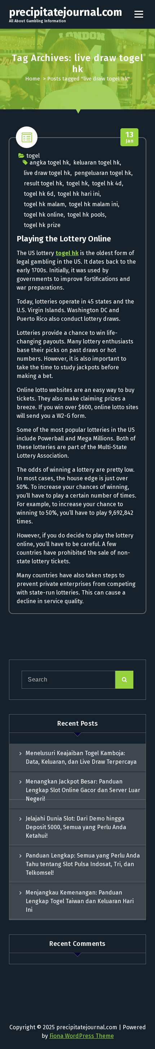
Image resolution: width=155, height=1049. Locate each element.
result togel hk (43, 183)
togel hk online (43, 214)
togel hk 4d (107, 183)
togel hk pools (86, 214)
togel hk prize (42, 225)
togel (33, 155)
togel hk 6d (39, 193)
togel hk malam (44, 204)
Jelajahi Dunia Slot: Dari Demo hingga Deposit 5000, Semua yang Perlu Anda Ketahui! (76, 827)
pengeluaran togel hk (102, 173)
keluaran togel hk (96, 162)
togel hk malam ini (93, 204)
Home (32, 78)
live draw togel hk (47, 173)
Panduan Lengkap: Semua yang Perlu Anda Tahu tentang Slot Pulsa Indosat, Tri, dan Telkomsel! (83, 864)
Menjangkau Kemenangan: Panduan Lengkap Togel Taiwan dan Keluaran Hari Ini (80, 901)
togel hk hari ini (78, 193)
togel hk (77, 183)
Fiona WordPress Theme (81, 1035)
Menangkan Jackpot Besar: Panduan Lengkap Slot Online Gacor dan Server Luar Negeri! (83, 790)
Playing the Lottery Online (64, 239)
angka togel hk (49, 162)
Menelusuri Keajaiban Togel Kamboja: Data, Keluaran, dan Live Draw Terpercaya (81, 757)
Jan (129, 137)
